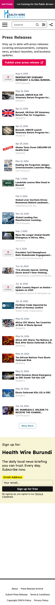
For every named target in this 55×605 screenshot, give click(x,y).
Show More (27, 425)
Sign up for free (27, 489)
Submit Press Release (16, 594)
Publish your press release (22, 62)
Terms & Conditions (40, 594)
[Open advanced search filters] (43, 25)
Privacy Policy (41, 600)
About (15, 588)
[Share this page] (51, 24)
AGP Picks (7, 4)
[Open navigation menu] (4, 24)
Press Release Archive (32, 588)
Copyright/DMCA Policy (19, 600)
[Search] (37, 25)
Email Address (12, 477)
